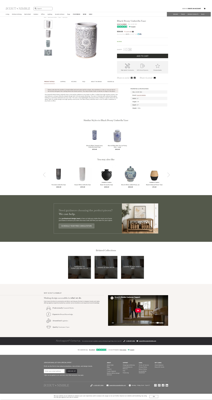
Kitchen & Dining (17, 14)
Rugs (68, 14)
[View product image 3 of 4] (48, 43)
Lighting (49, 14)
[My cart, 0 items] (204, 8)
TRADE (183, 14)
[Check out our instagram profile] (155, 385)
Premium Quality (158, 70)
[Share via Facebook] (135, 77)
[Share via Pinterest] (131, 77)
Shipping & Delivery (129, 365)
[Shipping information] (133, 31)
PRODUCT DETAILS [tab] (49, 81)
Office (43, 14)
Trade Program (111, 371)
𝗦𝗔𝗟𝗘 (90, 14)
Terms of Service (144, 365)
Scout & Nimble (122, 24)
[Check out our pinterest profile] (159, 385)
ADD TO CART (142, 56)
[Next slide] (168, 174)
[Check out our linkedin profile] (167, 385)
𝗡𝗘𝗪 (84, 14)
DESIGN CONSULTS (193, 14)
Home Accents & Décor (52, 17)
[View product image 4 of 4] (48, 52)
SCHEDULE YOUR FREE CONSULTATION (76, 226)
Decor (59, 17)
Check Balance (159, 365)
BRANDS (175, 14)
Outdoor (36, 14)
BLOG (202, 14)
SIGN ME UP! (72, 371)
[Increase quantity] (130, 49)
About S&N (110, 365)
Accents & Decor (59, 14)
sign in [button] (184, 8)
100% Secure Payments (142, 70)
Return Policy (143, 369)
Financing (126, 373)
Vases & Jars (64, 17)
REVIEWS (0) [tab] (110, 81)
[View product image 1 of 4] (48, 24)
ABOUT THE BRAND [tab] (96, 81)
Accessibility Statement (142, 372)
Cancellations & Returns (127, 367)
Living (7, 14)
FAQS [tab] (83, 81)
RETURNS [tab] (74, 81)
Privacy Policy (143, 367)
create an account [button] (194, 8)
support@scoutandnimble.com (147, 341)
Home (45, 17)
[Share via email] (155, 77)
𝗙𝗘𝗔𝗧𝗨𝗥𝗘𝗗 (76, 14)
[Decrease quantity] (124, 49)
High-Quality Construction (127, 70)
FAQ (124, 371)
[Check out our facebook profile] (163, 385)
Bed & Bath (27, 14)
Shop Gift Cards (159, 367)
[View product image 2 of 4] (48, 33)
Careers (109, 369)
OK (154, 396)
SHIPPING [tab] (63, 81)
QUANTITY (119, 49)
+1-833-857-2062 (130, 341)
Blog (108, 367)
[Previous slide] (44, 174)
